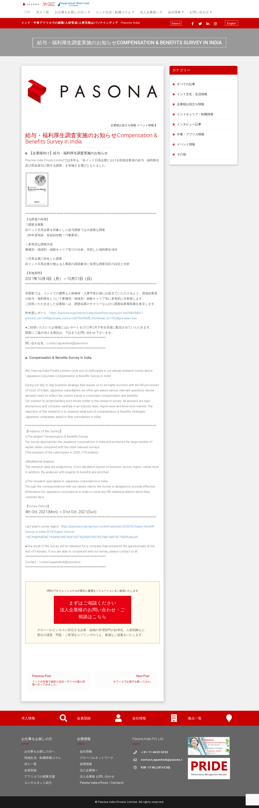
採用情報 (86, 764)
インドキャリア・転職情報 (195, 114)
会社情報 (174, 12)
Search (176, 23)
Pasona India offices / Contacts (102, 783)
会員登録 (30, 770)
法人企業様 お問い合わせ (97, 776)
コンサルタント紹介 (38, 783)
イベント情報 (145, 125)
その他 (181, 154)
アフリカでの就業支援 (39, 776)
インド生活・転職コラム (113, 12)
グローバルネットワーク (97, 758)
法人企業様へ (149, 12)
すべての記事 (186, 84)
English (231, 23)
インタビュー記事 (189, 124)
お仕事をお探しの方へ (71, 12)
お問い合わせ (199, 12)
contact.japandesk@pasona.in (161, 759)
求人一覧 (42, 12)
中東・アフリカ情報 (190, 134)
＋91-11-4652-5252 (154, 752)
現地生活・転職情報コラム (42, 758)
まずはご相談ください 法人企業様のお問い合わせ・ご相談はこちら (92, 609)
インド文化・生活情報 (192, 94)
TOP (27, 12)
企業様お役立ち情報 (123, 125)
